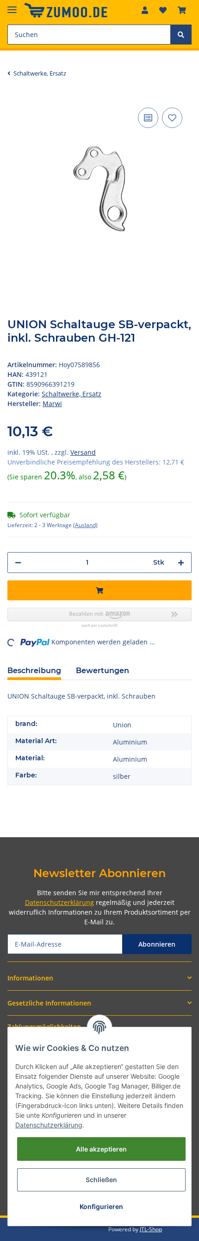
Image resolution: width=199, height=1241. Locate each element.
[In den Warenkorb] (99, 590)
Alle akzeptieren (101, 1149)
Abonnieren (156, 944)
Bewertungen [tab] (102, 670)
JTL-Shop (151, 1229)
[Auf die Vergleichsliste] (148, 118)
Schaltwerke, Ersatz (71, 393)
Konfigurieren (101, 1206)
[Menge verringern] (18, 563)
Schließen (101, 1180)
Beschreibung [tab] (34, 670)
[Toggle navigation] (12, 6)
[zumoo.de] (65, 10)
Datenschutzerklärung (59, 902)
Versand (83, 452)
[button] (145, 10)
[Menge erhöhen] (181, 563)
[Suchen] (181, 35)
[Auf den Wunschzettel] (172, 118)
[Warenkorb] (182, 10)
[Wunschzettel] (163, 10)
